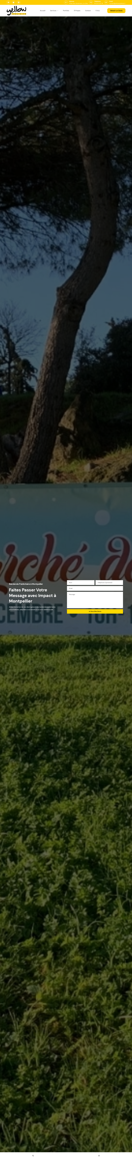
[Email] (99, 1155)
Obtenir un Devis (116, 11)
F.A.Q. (98, 10)
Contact (88, 10)
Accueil (42, 10)
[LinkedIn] (18, 2)
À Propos (77, 10)
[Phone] (33, 1155)
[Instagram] (13, 2)
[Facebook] (8, 2)
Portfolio (66, 10)
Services (53, 10)
